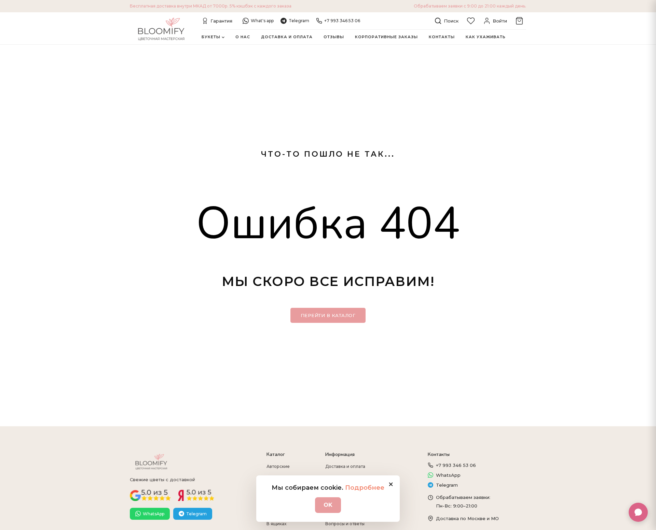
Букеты (211, 36)
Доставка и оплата (287, 36)
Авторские (278, 466)
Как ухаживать (486, 36)
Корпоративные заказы (386, 36)
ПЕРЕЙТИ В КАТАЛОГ (328, 315)
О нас (242, 36)
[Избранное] (471, 21)
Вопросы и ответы (345, 523)
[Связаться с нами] (638, 512)
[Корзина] (519, 21)
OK (328, 505)
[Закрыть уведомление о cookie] (391, 484)
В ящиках (276, 523)
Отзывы (334, 36)
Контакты (442, 36)
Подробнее (364, 487)
